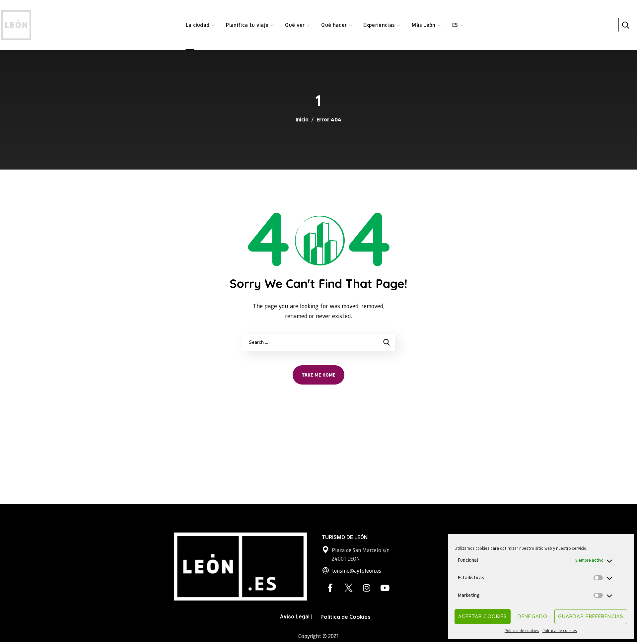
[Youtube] (385, 588)
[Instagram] (366, 588)
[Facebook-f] (330, 588)
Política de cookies (522, 630)
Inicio (302, 119)
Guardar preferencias (590, 616)
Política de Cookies (345, 616)
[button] (625, 25)
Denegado (532, 616)
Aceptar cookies (482, 616)
